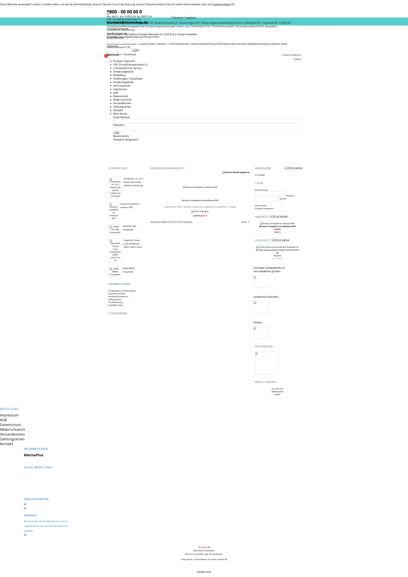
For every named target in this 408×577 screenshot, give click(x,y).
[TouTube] (37, 475)
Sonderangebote (123, 71)
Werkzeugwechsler (133, 26)
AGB (115, 92)
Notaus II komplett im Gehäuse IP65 (200, 200)
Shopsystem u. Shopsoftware (194, 559)
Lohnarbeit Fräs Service (127, 68)
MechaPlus (130, 34)
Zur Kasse (179, 34)
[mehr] (232, 207)
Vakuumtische (250, 26)
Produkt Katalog (115, 302)
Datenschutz (120, 96)
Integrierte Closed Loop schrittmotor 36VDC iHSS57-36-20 (133, 243)
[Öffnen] (277, 168)
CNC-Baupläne (268, 26)
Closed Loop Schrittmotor (190, 26)
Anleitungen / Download (121, 54)
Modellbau (119, 75)
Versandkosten (122, 103)
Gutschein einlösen (116, 293)
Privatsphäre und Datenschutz (121, 290)
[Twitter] (31, 475)
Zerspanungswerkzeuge (160, 26)
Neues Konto (112, 55)
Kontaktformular (115, 305)
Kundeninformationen (118, 296)
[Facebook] (26, 475)
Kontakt (142, 34)
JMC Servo (236, 26)
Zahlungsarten (122, 106)
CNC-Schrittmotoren (217, 26)
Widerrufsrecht (122, 99)
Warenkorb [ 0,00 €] (160, 34)
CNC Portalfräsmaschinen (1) (130, 64)
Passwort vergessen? (291, 55)
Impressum (120, 89)
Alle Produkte (115, 34)
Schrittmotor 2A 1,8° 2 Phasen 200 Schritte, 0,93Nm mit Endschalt (133, 182)
